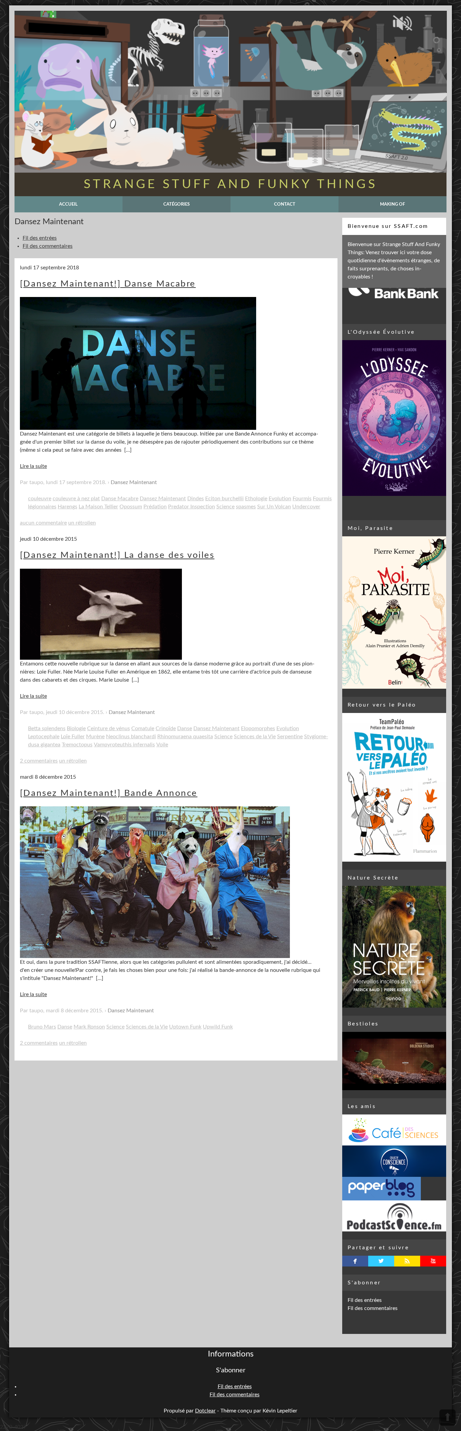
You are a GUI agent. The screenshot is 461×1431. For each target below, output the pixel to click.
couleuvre (39, 498)
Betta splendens (46, 728)
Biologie (76, 728)
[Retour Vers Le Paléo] (394, 787)
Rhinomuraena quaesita (185, 736)
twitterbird (381, 1261)
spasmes (246, 506)
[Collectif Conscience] (394, 1160)
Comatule (142, 728)
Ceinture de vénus (108, 728)
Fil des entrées (40, 238)
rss (407, 1261)
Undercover (306, 506)
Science (225, 506)
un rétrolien (82, 523)
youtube (433, 1261)
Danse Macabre (119, 498)
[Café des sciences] (394, 1129)
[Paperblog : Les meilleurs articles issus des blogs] (394, 1188)
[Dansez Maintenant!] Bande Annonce (108, 793)
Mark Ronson (89, 1027)
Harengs (67, 506)
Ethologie (256, 498)
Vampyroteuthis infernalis (124, 744)
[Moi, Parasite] (394, 612)
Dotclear (205, 1410)
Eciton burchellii (224, 498)
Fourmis (302, 498)
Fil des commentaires (48, 246)
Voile (162, 744)
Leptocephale (43, 736)
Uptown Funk (185, 1027)
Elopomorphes (258, 728)
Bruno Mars (42, 1027)
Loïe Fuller (73, 736)
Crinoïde (166, 728)
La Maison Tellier (98, 506)
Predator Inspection (191, 506)
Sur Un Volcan (274, 506)
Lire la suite (33, 466)
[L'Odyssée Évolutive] (394, 418)
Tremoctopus (77, 744)
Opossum (130, 506)
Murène (95, 736)
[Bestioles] (394, 1061)
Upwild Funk (218, 1027)
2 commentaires (39, 761)
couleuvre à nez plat (76, 498)
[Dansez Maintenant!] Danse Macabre (108, 283)
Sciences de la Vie (255, 736)
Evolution (280, 498)
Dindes (195, 498)
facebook (355, 1261)
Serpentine (290, 736)
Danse (184, 728)
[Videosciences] (394, 1215)
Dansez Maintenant (134, 482)
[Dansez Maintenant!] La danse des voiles (117, 555)
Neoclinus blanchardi (131, 736)
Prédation (155, 506)
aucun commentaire (43, 523)
